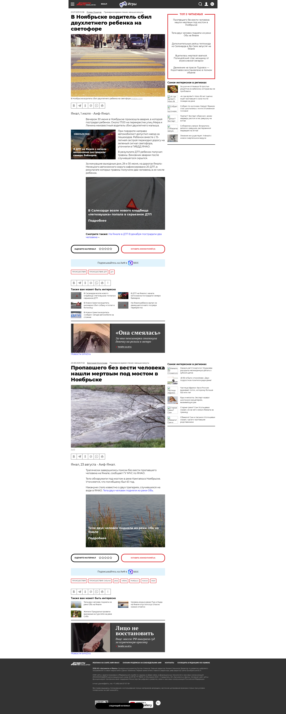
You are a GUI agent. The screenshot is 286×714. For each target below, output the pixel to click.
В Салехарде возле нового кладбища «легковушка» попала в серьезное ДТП (120, 212)
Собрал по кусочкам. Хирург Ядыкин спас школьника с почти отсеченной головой (197, 108)
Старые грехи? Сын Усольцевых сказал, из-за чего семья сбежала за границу (197, 409)
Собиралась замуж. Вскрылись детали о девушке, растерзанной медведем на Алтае (195, 128)
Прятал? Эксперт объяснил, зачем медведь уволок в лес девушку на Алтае (196, 118)
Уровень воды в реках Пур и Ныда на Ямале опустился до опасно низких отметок (146, 604)
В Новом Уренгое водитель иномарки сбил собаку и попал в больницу (99, 305)
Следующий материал (119, 706)
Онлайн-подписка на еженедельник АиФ (142, 663)
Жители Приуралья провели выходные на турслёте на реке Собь (98, 613)
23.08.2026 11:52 (78, 363)
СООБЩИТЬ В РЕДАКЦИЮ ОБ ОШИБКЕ (193, 663)
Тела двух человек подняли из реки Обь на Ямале (191, 34)
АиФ (73, 449)
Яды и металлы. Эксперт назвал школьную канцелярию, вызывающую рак (195, 399)
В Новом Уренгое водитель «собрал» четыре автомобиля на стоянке (99, 314)
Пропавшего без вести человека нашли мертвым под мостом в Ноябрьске (191, 22)
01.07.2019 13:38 (77, 12)
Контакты (169, 663)
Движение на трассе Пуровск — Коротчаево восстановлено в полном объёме (191, 70)
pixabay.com (137, 98)
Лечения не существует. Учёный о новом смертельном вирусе (195, 137)
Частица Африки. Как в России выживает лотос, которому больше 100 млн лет (196, 390)
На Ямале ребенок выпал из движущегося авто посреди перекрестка (144, 305)
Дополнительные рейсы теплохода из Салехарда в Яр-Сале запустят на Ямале (191, 46)
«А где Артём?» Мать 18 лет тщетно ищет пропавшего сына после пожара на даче (196, 98)
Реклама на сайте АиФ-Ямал (106, 663)
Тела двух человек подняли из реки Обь (128, 490)
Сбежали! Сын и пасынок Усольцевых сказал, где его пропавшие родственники (197, 419)
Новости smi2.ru (81, 354)
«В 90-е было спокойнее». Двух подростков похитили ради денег (196, 379)
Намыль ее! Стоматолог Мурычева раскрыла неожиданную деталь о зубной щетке (196, 370)
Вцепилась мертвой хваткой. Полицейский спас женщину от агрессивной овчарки (191, 58)
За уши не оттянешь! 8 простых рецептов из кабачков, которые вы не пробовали (197, 88)
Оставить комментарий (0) (143, 249)
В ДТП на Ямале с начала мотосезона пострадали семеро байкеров (146, 295)
